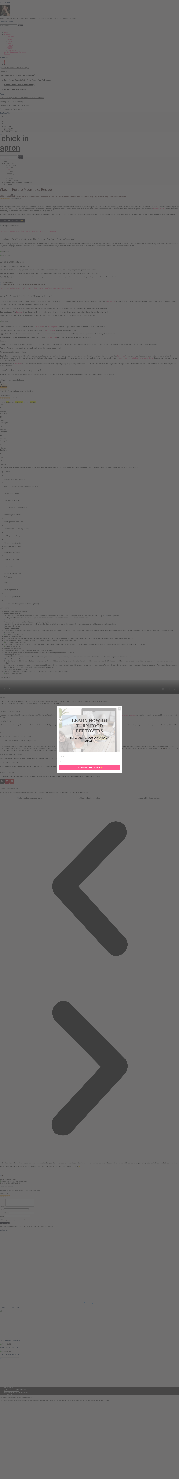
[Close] (119, 708)
